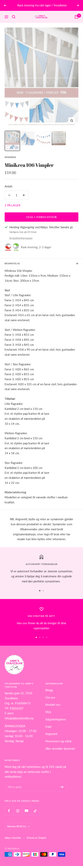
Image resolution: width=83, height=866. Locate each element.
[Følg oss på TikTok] (35, 810)
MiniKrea (10, 157)
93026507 (17, 708)
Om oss (50, 697)
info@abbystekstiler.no (19, 718)
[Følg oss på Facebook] (9, 810)
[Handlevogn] (76, 17)
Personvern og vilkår (58, 741)
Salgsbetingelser (55, 719)
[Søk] (13, 17)
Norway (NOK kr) (16, 826)
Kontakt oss (52, 704)
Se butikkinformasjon (20, 238)
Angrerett (51, 734)
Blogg (49, 690)
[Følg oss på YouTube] (26, 810)
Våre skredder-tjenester (60, 748)
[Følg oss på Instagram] (17, 810)
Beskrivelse (12, 263)
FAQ (48, 712)
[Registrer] (62, 787)
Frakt (48, 726)
